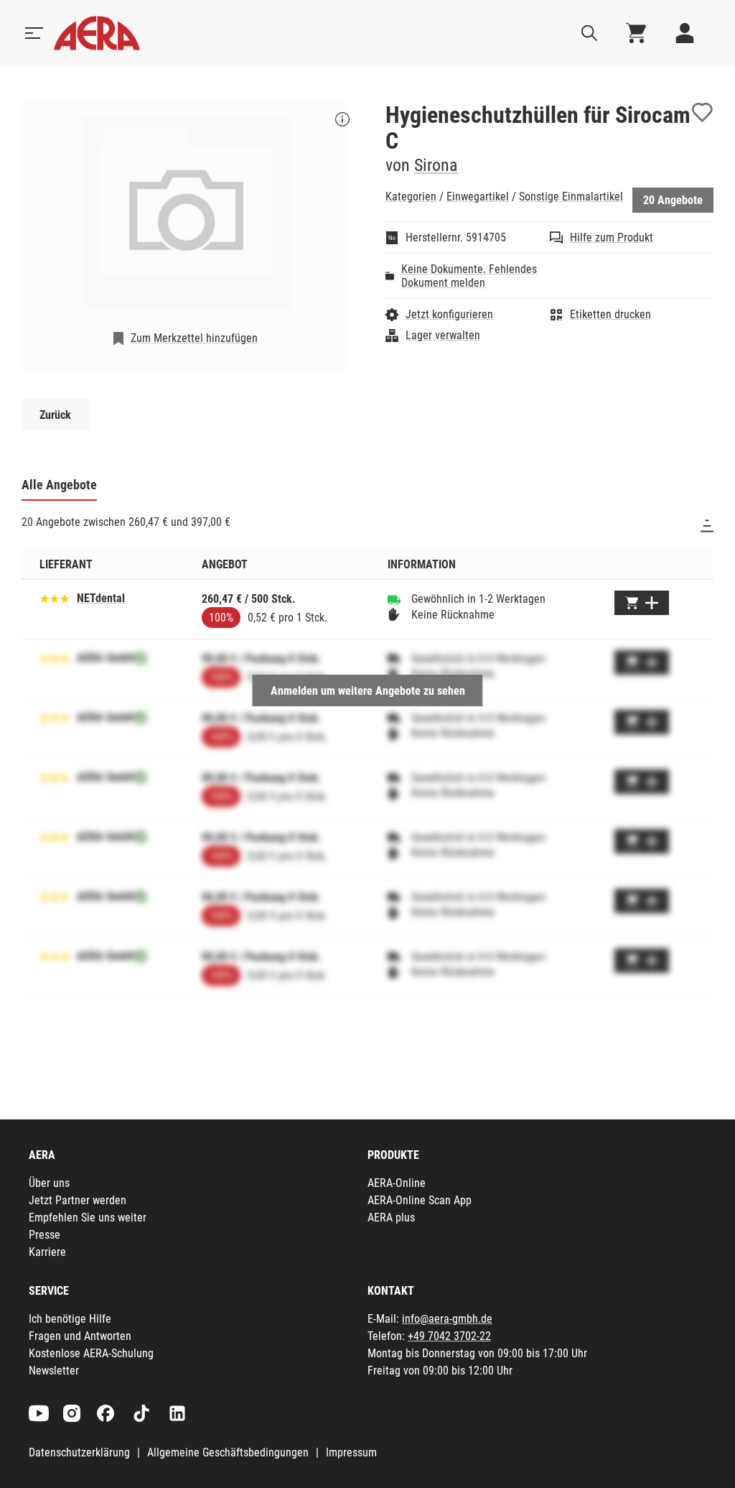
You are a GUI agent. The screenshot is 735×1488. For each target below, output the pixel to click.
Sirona (436, 165)
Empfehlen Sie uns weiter (87, 1217)
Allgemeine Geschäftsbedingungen (228, 1452)
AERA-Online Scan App (420, 1200)
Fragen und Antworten (80, 1336)
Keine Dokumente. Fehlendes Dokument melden (469, 276)
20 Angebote (673, 200)
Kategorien (410, 196)
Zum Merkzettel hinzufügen (194, 338)
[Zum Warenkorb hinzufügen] (641, 603)
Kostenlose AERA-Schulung (91, 1353)
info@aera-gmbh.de (447, 1319)
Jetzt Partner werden (77, 1200)
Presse (44, 1235)
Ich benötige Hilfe (70, 1319)
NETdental (101, 598)
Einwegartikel (477, 196)
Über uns (49, 1183)
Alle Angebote (59, 484)
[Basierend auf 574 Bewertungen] (54, 597)
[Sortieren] (707, 525)
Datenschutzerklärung (79, 1452)
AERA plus (391, 1217)
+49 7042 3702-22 (449, 1336)
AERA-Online (397, 1183)
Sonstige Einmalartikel (571, 196)
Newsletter (54, 1370)
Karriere (47, 1252)
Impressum (351, 1452)
